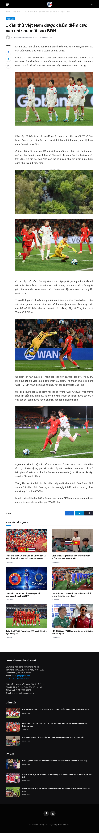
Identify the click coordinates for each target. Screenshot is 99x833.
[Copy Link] (8, 65)
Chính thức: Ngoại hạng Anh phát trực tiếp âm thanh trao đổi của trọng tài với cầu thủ (57, 775)
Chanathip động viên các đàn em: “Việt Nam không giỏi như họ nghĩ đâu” (71, 557)
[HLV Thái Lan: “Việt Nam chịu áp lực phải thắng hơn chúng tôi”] (72, 616)
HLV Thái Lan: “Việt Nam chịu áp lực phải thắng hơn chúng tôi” (72, 632)
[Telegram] (8, 59)
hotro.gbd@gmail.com (21, 675)
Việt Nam (10, 19)
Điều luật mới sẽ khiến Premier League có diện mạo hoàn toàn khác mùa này (54, 760)
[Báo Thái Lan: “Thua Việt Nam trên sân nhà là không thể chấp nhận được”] (72, 578)
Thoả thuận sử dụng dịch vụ (17, 678)
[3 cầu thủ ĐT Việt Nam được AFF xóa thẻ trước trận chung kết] (26, 616)
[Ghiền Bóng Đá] (49, 4)
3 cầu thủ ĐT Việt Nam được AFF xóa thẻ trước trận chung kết (26, 632)
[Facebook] (8, 52)
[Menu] (7, 4)
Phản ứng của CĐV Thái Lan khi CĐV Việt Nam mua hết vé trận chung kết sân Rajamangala (26, 557)
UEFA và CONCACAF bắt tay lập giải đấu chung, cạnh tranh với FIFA (23, 594)
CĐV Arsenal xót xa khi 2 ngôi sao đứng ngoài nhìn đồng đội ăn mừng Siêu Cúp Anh (56, 789)
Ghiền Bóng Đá (20, 37)
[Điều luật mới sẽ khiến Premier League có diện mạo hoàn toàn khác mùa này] (13, 764)
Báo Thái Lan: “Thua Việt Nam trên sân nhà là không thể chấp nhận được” (71, 594)
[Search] (92, 4)
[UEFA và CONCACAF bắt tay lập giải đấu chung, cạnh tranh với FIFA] (26, 578)
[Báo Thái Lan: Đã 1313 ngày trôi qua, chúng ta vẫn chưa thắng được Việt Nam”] (13, 713)
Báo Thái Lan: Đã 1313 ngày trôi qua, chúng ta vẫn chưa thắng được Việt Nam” (55, 709)
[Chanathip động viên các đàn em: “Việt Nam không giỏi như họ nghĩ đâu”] (72, 540)
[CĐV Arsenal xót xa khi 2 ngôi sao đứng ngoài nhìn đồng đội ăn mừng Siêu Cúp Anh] (13, 792)
